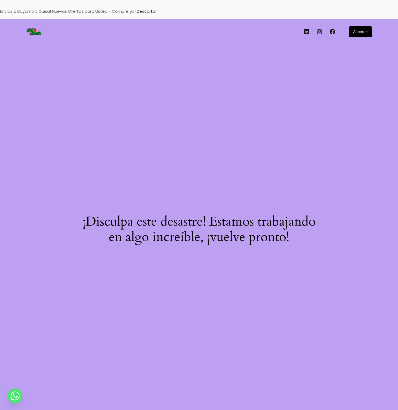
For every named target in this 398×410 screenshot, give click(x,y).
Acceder (360, 31)
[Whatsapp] (15, 396)
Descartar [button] (147, 11)
